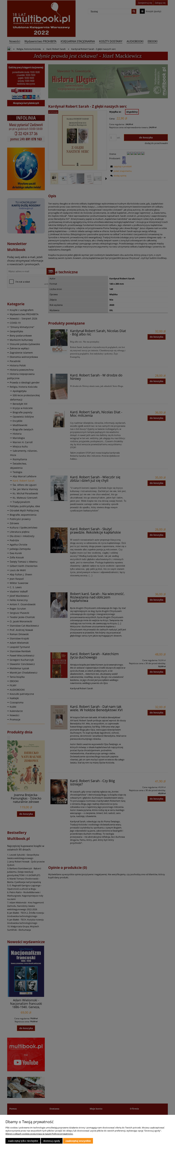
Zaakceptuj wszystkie (78, 1140)
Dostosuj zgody (51, 1140)
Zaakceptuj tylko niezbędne (23, 1140)
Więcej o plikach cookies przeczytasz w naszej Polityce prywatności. (39, 1133)
